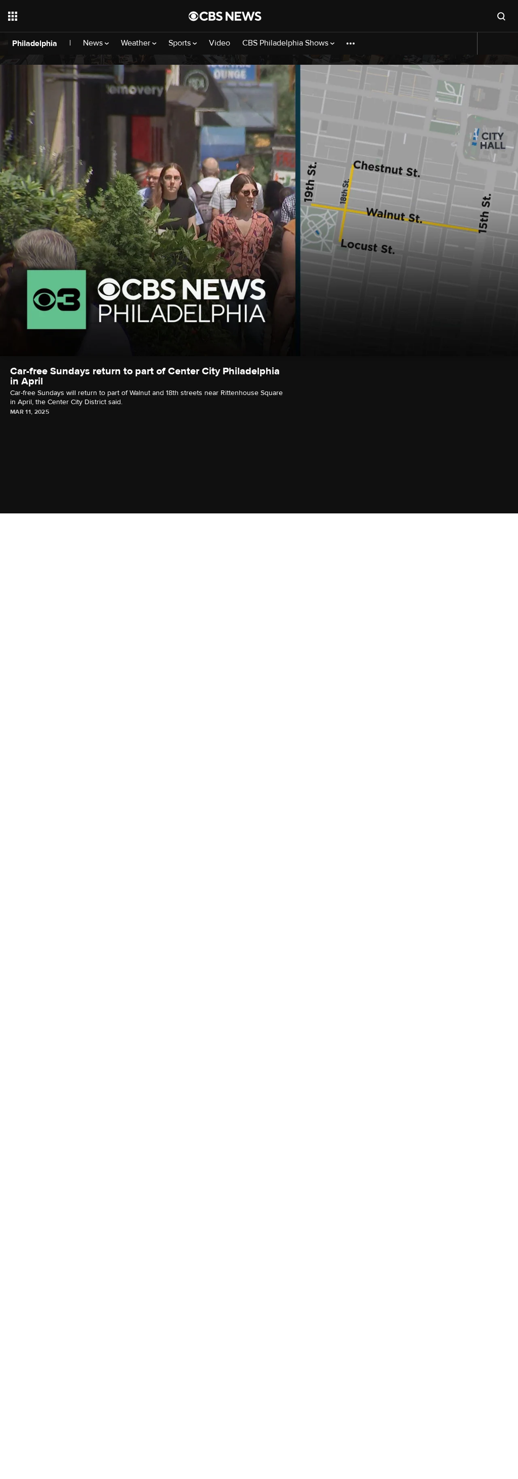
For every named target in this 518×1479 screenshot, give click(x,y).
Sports (180, 43)
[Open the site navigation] (80, 16)
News (94, 43)
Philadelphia (34, 43)
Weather (136, 43)
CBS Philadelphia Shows (286, 43)
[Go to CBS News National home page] (225, 16)
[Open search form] (501, 16)
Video (219, 43)
